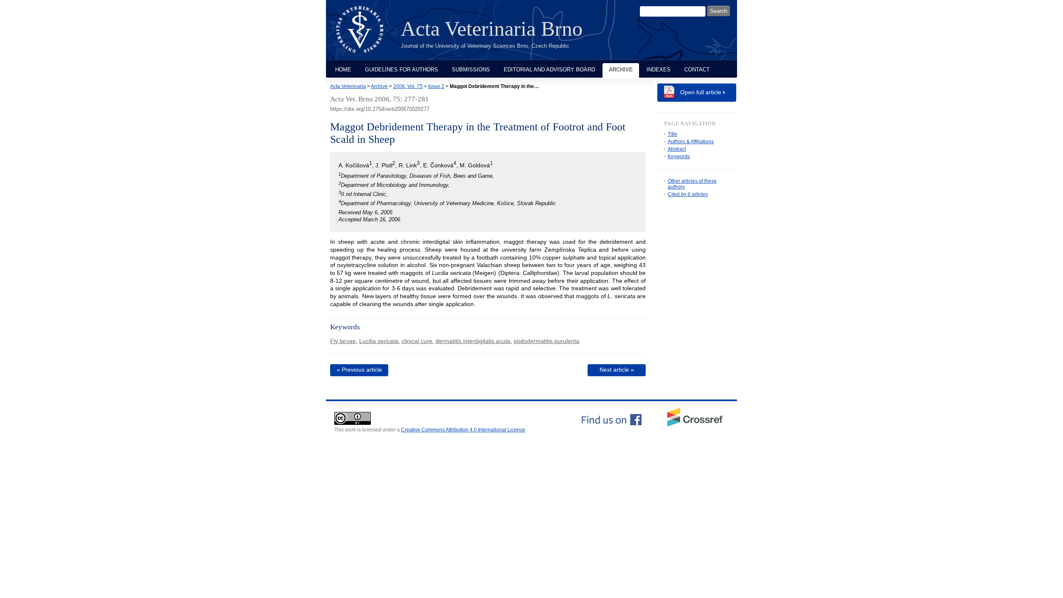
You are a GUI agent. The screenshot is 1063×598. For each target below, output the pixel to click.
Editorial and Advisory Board (549, 69)
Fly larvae (343, 341)
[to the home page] (366, 34)
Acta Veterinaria (348, 86)
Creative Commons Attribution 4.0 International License (463, 430)
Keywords (679, 156)
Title (672, 134)
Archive (621, 69)
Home (343, 69)
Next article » (617, 369)
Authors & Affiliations (691, 142)
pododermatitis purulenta (546, 341)
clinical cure (417, 341)
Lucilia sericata (378, 341)
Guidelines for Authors (401, 69)
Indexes (659, 69)
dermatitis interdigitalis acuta (473, 341)
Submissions (471, 69)
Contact (697, 69)
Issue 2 (436, 86)
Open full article (700, 92)
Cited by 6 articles (688, 194)
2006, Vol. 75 (408, 86)
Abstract (677, 149)
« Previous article (359, 369)
